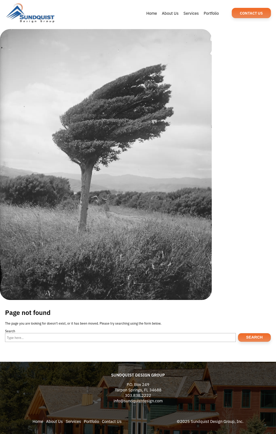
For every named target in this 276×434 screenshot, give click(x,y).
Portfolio (91, 421)
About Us (54, 421)
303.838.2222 (138, 395)
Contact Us (251, 13)
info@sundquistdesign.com (138, 400)
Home (38, 421)
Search (10, 331)
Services (73, 421)
